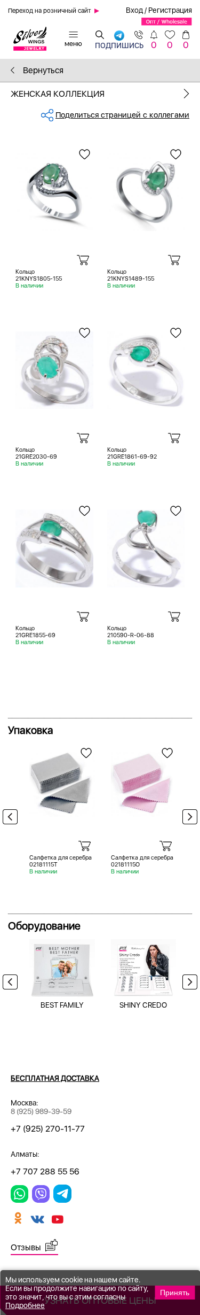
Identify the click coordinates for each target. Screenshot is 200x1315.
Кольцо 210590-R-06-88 (130, 632)
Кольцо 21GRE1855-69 (35, 632)
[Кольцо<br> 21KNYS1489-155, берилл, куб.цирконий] (146, 188)
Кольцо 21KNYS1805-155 (38, 275)
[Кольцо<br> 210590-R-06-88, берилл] (146, 544)
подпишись (119, 43)
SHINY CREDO (143, 1005)
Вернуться (42, 70)
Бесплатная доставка (55, 1078)
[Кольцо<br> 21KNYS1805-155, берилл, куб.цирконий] (54, 188)
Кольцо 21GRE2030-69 (36, 453)
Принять (174, 1292)
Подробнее (25, 1305)
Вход (134, 10)
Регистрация (170, 10)
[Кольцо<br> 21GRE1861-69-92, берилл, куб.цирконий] (146, 366)
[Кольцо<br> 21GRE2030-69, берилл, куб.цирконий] (54, 366)
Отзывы (26, 1247)
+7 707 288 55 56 (45, 1171)
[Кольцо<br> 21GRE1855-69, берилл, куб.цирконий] (54, 544)
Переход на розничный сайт (49, 10)
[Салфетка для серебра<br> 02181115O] (144, 780)
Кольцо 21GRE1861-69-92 (132, 453)
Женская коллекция (58, 94)
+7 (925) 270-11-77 (48, 1129)
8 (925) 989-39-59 (41, 1111)
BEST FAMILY (62, 1005)
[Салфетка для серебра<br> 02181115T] (62, 780)
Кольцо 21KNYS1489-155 (130, 275)
